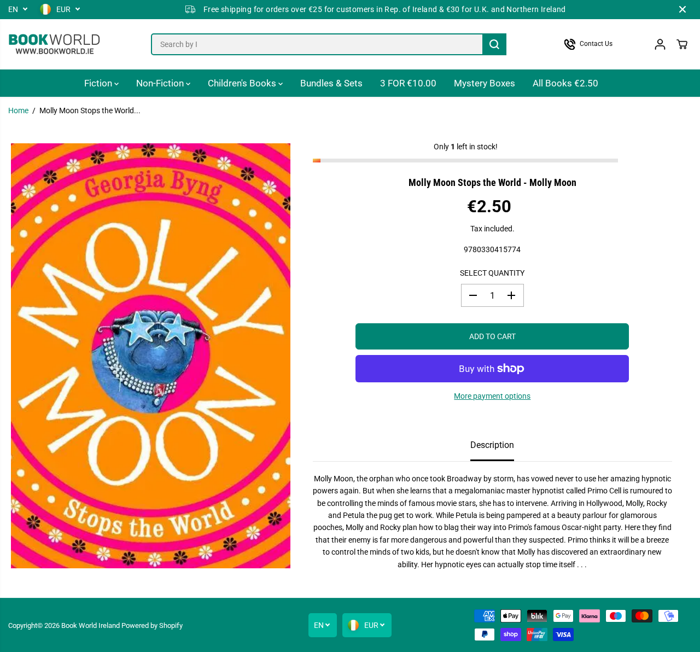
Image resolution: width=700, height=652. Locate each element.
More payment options (492, 396)
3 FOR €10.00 (408, 83)
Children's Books (243, 83)
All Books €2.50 (565, 83)
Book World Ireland (90, 625)
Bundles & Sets (331, 83)
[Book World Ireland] (54, 44)
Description (492, 445)
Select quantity (492, 272)
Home (18, 110)
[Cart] (682, 44)
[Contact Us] (599, 44)
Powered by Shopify (152, 625)
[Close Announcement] (682, 9)
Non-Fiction (161, 83)
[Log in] (660, 44)
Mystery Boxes (484, 83)
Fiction (99, 83)
